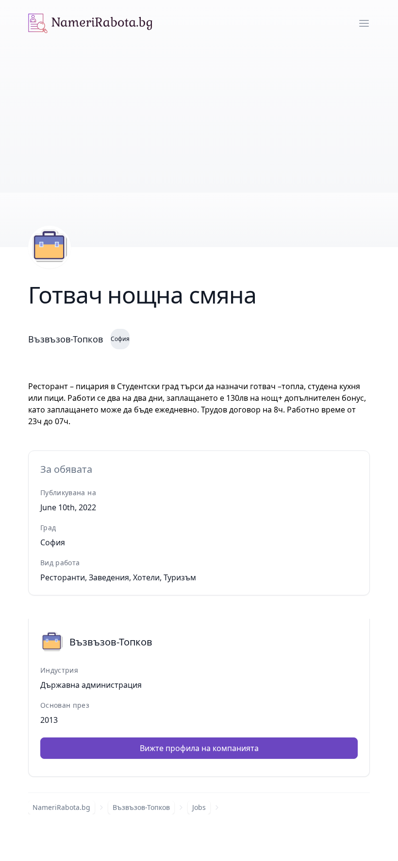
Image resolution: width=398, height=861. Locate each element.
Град (48, 527)
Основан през (64, 705)
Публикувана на (68, 492)
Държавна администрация (91, 685)
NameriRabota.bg (61, 807)
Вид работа (60, 562)
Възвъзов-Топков (141, 807)
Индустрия (59, 670)
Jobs (199, 807)
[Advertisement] (199, 120)
